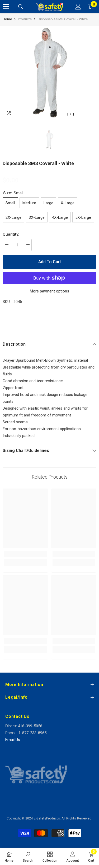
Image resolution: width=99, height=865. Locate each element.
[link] (25, 554)
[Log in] (78, 6)
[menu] (6, 6)
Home (7, 19)
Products (25, 19)
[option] (49, 73)
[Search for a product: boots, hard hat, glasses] (21, 7)
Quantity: (11, 234)
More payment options (49, 291)
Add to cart (49, 261)
